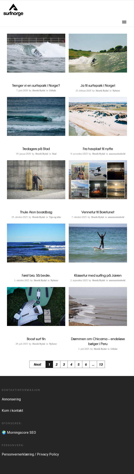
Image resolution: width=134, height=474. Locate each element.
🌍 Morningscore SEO (19, 432)
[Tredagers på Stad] (36, 127)
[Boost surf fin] (36, 317)
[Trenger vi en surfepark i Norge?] (36, 63)
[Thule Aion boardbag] (36, 190)
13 (101, 364)
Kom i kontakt (12, 410)
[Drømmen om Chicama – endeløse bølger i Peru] (98, 319)
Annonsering (11, 399)
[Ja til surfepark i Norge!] (98, 63)
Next (37, 364)
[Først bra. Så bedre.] (36, 253)
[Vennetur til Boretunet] (98, 190)
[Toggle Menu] (124, 23)
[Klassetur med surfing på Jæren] (98, 253)
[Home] (13, 15)
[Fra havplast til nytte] (98, 127)
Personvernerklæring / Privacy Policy (30, 454)
